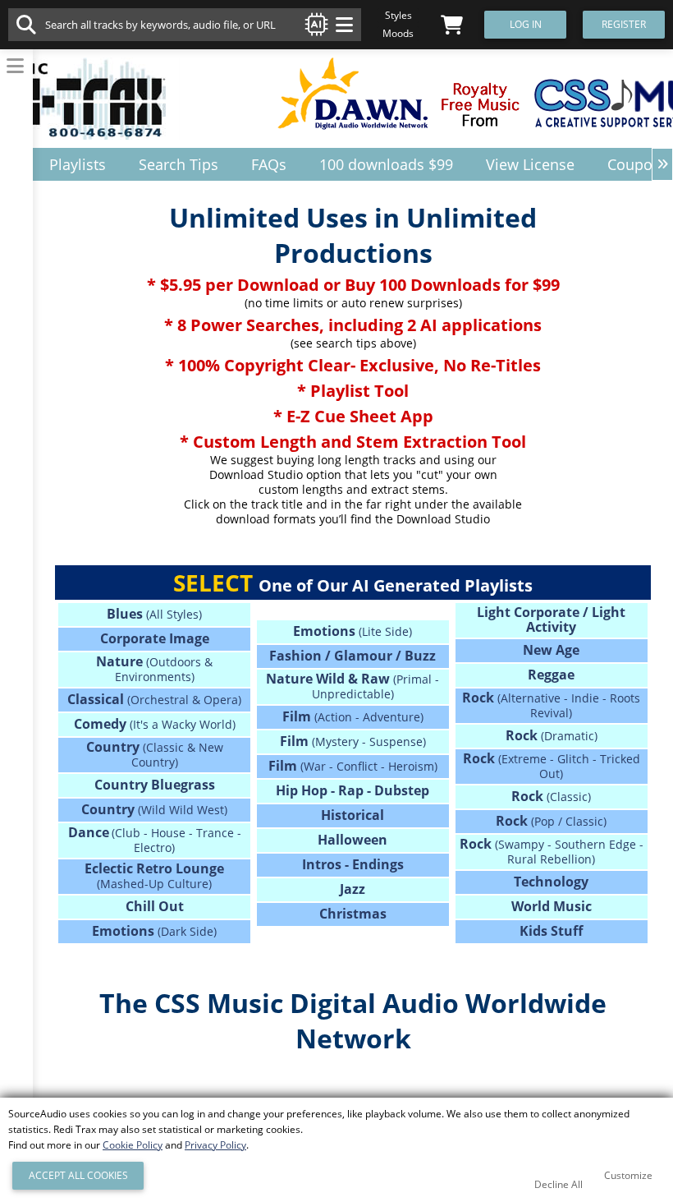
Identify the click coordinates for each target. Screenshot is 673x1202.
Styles (398, 15)
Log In (526, 24)
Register (624, 24)
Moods (398, 33)
